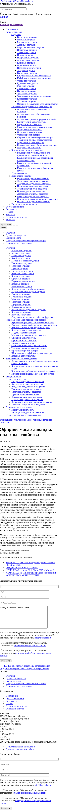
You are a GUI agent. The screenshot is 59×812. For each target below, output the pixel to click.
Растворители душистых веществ (27, 412)
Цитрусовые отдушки (28, 57)
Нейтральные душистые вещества (33, 201)
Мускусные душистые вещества (33, 196)
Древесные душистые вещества (32, 194)
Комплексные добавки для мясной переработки (34, 371)
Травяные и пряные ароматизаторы (34, 140)
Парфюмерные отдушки (29, 68)
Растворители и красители (24, 204)
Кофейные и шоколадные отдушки (34, 78)
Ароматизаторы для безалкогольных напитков (34, 325)
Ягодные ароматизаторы (29, 147)
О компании (12, 29)
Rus (2, 17)
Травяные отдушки (26, 88)
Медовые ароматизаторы (29, 124)
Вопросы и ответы (15, 708)
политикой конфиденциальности (30, 645)
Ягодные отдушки (26, 70)
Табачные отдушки (26, 52)
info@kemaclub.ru (25, 1)
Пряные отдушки (25, 55)
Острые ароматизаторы (28, 135)
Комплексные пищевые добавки (27, 150)
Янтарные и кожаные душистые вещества (37, 199)
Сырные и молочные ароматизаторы (35, 137)
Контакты (10, 214)
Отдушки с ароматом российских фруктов (38, 104)
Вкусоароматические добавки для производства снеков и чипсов (33, 154)
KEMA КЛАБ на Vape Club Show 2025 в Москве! (30, 570)
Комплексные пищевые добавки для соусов (32, 374)
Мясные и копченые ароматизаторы (34, 127)
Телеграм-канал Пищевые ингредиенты (29, 668)
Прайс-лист (6, 225)
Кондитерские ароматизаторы (31, 122)
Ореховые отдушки (26, 65)
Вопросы (10, 219)
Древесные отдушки (27, 93)
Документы (11, 209)
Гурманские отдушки (27, 83)
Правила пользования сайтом (20, 749)
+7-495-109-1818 (8, 1)
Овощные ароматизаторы (29, 129)
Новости (10, 212)
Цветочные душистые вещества (32, 186)
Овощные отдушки (26, 81)
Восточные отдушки (27, 37)
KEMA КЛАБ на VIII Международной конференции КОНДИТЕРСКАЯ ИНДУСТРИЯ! (31, 574)
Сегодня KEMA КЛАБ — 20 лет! (22, 567)
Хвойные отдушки (26, 45)
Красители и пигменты (22, 410)
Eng (6, 17)
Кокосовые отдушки (27, 99)
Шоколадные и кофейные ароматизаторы (37, 145)
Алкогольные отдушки (28, 60)
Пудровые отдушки (26, 91)
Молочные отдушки (27, 42)
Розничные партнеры (16, 217)
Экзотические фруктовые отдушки (34, 96)
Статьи (9, 703)
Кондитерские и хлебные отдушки (34, 75)
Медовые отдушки (26, 39)
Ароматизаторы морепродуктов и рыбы (36, 119)
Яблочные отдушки (26, 101)
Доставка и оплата (15, 206)
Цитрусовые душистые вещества (33, 178)
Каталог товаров (14, 32)
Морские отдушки (26, 86)
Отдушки (16, 34)
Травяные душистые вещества (32, 189)
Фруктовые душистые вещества (32, 181)
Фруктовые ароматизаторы (30, 142)
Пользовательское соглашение (20, 746)
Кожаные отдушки (26, 63)
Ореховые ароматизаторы (29, 132)
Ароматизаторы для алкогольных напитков (32, 322)
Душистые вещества (21, 176)
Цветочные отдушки (27, 50)
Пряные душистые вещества (31, 191)
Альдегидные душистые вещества (34, 183)
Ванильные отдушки (27, 73)
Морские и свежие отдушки (31, 47)
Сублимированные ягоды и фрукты (23, 415)
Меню (3, 228)
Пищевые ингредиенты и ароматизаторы (31, 106)
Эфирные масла (19, 173)
